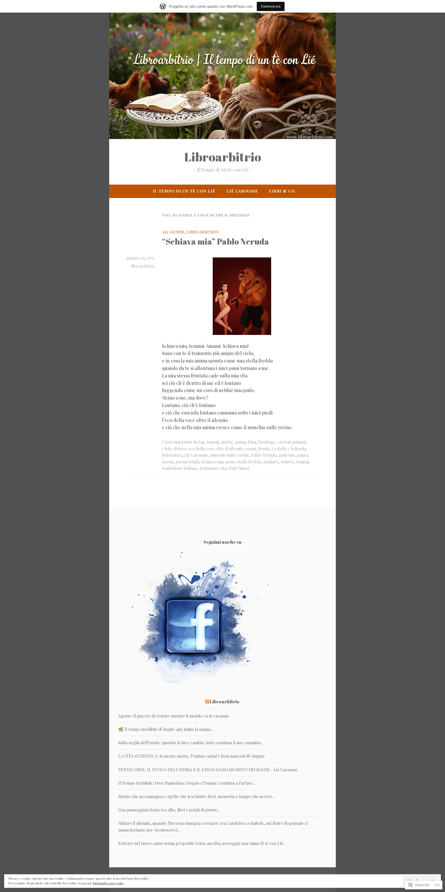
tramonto (209, 468)
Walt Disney (239, 468)
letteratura (172, 455)
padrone (287, 455)
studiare (271, 461)
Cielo (167, 448)
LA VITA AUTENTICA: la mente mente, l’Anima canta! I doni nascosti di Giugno (191, 756)
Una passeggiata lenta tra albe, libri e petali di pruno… (169, 809)
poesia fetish (187, 461)
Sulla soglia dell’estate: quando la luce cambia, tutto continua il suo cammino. (190, 742)
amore (227, 442)
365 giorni (173, 232)
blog (252, 442)
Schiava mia (212, 461)
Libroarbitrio (222, 157)
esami (250, 448)
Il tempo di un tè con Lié (184, 191)
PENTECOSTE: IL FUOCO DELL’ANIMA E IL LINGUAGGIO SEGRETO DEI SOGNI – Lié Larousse (207, 769)
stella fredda (249, 461)
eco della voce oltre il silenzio (215, 448)
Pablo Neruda (264, 455)
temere (287, 461)
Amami (212, 442)
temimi (302, 461)
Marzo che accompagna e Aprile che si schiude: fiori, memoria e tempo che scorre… (196, 796)
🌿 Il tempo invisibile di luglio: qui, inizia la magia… (166, 729)
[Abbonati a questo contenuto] (207, 701)
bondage (267, 442)
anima (240, 442)
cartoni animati (291, 442)
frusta (263, 448)
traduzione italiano (180, 468)
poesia (168, 461)
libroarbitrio (143, 266)
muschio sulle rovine (229, 455)
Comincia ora (270, 6)
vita (223, 468)
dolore (180, 448)
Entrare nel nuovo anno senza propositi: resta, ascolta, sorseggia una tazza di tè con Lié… (202, 843)
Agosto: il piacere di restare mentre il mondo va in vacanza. (173, 715)
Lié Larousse (242, 191)
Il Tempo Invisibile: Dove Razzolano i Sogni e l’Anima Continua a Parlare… (187, 783)
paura (302, 455)
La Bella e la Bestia (288, 448)
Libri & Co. (282, 191)
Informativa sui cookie (108, 883)
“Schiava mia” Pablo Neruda (215, 241)
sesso (230, 461)
